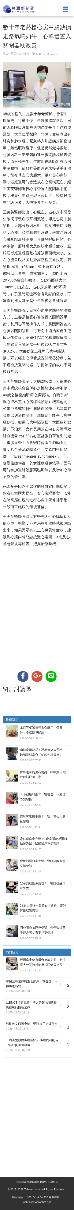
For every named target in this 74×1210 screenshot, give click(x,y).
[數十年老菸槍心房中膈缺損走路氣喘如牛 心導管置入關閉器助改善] (23, 676)
